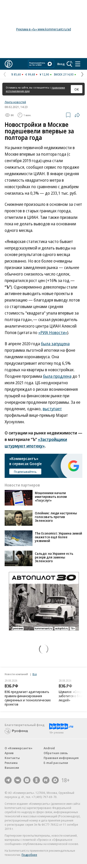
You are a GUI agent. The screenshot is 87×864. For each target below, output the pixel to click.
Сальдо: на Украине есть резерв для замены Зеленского (54, 557)
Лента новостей (15, 102)
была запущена (55, 343)
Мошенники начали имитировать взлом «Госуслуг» (51, 497)
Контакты (12, 758)
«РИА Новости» (52, 332)
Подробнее (29, 855)
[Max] (55, 780)
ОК (76, 89)
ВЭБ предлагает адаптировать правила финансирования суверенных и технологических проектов (28, 698)
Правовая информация (61, 758)
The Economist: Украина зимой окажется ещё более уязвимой (58, 537)
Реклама (11, 763)
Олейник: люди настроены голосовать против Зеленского (56, 517)
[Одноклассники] (36, 780)
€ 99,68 (30, 74)
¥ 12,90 (44, 74)
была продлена (57, 376)
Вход (61, 64)
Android (49, 748)
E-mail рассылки (56, 763)
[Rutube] (45, 780)
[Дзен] (26, 780)
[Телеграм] (8, 780)
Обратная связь (56, 753)
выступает (52, 408)
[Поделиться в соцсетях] (77, 115)
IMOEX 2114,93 (64, 74)
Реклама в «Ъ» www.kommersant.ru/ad (43, 29)
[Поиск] (69, 63)
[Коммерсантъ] (9, 64)
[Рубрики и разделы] (77, 63)
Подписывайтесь (25, 472)
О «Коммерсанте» (18, 748)
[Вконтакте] (17, 780)
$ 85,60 (16, 74)
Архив (9, 753)
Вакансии (12, 767)
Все (34, 674)
